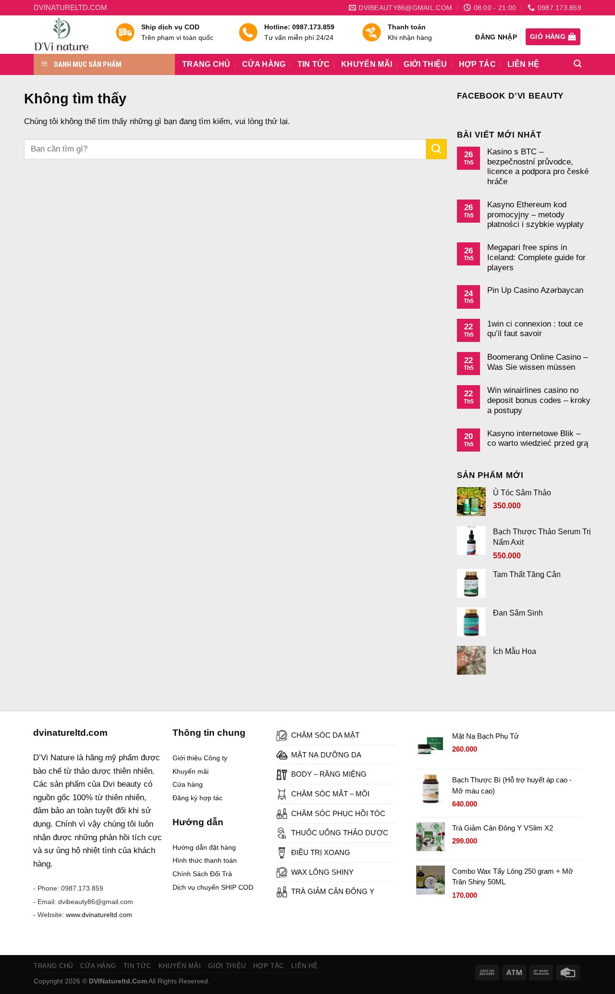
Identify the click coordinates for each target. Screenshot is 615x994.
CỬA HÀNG (264, 64)
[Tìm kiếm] (577, 63)
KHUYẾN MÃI (366, 64)
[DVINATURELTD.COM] (67, 34)
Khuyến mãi (190, 771)
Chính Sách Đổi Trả (202, 874)
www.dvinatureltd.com (99, 915)
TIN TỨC (313, 64)
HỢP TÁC (477, 64)
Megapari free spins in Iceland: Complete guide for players (536, 257)
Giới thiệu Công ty (199, 758)
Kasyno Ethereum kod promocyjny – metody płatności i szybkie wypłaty (535, 214)
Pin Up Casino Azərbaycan (535, 290)
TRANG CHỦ (206, 64)
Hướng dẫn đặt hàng (204, 847)
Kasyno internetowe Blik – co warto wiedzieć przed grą (537, 438)
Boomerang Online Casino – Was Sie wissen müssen (537, 362)
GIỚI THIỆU (425, 64)
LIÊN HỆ (523, 64)
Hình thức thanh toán (204, 860)
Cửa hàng (187, 784)
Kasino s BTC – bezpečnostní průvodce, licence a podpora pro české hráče (538, 166)
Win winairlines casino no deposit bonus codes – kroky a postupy (538, 400)
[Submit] (436, 149)
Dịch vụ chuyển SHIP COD (212, 887)
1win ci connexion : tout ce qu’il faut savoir (535, 329)
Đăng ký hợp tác (197, 798)
